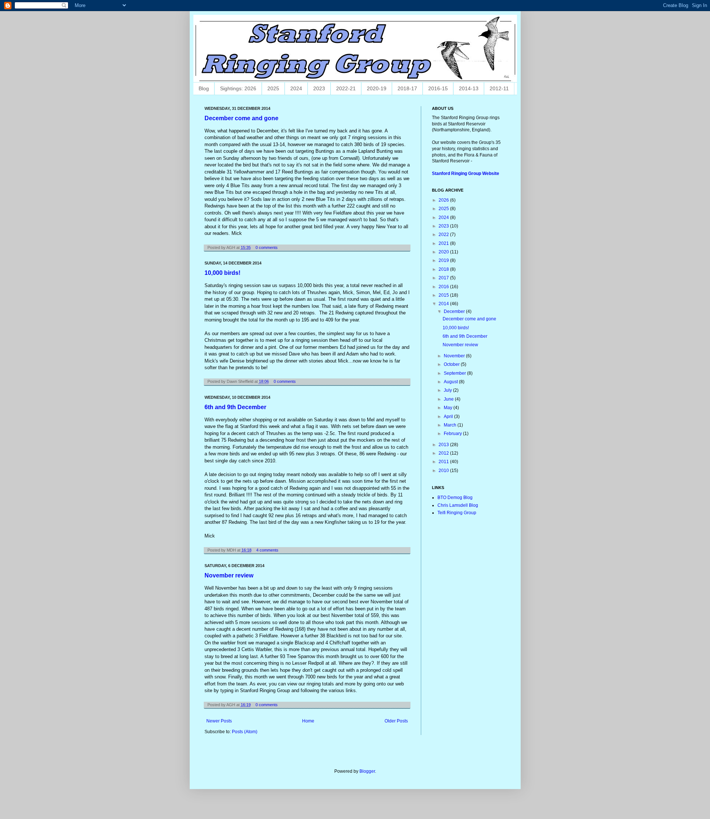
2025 (273, 88)
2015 (444, 295)
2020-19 (376, 88)
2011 (444, 461)
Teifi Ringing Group (456, 512)
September (455, 373)
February (453, 433)
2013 (444, 444)
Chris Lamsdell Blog (457, 505)
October (452, 364)
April (449, 416)
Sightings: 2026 (238, 88)
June (449, 399)
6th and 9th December (235, 407)
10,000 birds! (222, 273)
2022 (444, 234)
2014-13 (469, 88)
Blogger (367, 771)
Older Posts (396, 721)
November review (228, 575)
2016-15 (438, 88)
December (455, 311)
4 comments (267, 550)
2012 (444, 453)
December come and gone (241, 118)
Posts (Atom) (244, 731)
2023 (319, 88)
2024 (296, 88)
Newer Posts (219, 721)
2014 (444, 303)
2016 (444, 286)
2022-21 (346, 88)
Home (308, 721)
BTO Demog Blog (455, 497)
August (451, 381)
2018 (444, 269)
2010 (444, 470)
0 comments (267, 247)
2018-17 (407, 88)
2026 (444, 200)
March (450, 425)
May (448, 407)
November (455, 355)
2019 (444, 260)
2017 (444, 277)
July (448, 390)
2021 (444, 243)
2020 (444, 252)
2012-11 (499, 88)
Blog (204, 88)
